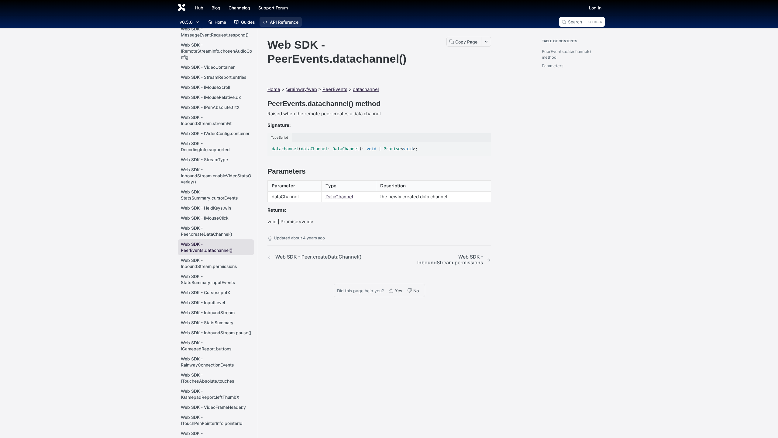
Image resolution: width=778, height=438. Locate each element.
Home (273, 89)
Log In (595, 7)
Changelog (239, 7)
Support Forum (273, 7)
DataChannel (339, 197)
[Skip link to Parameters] (263, 171)
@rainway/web (301, 89)
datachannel (366, 89)
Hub (199, 7)
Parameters (552, 65)
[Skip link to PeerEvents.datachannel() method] (263, 103)
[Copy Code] (484, 147)
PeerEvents (334, 89)
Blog (216, 7)
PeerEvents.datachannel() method (566, 54)
